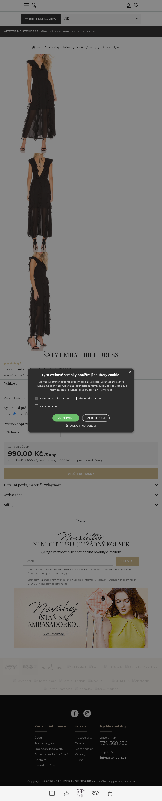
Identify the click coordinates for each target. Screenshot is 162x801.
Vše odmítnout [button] (96, 417)
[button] (81, 401)
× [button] (130, 372)
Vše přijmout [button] (66, 417)
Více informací (104, 389)
